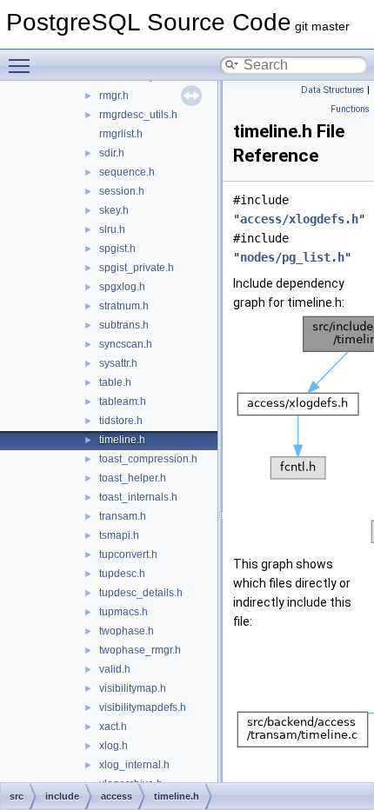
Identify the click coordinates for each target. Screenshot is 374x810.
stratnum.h (124, 306)
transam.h (122, 516)
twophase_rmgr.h (140, 650)
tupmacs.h (123, 612)
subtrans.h (124, 325)
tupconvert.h (128, 554)
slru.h (112, 229)
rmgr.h (114, 96)
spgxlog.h (122, 287)
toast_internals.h (138, 497)
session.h (121, 191)
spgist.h (117, 248)
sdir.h (111, 153)
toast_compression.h (148, 459)
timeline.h (122, 440)
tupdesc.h (122, 574)
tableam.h (122, 401)
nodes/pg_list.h (292, 257)
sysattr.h (118, 363)
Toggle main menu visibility (22, 65)
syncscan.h (125, 344)
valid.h (114, 669)
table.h (115, 382)
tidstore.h (121, 421)
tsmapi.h (119, 535)
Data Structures (332, 90)
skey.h (114, 210)
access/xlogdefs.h (299, 219)
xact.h (113, 726)
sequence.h (127, 172)
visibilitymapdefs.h (142, 707)
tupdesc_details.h (141, 593)
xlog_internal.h (134, 765)
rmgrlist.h (121, 134)
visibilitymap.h (132, 688)
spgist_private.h (136, 268)
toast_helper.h (132, 478)
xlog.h (113, 746)
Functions (350, 109)
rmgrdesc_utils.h (138, 115)
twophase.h (126, 631)
